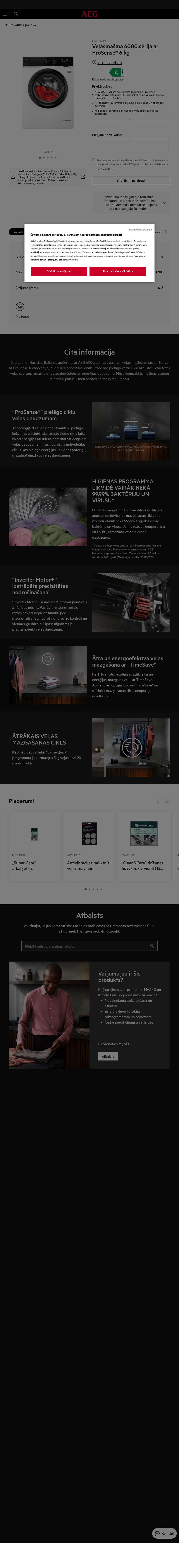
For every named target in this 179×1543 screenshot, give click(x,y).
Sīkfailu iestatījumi (59, 271)
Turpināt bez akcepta (140, 229)
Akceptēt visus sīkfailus (118, 271)
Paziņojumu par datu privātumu (62, 259)
